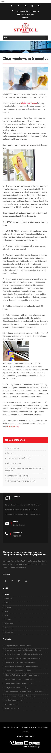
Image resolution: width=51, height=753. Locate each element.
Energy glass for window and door (18, 671)
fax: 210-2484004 (32, 11)
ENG (27, 17)
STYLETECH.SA (15, 727)
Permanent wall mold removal (18, 476)
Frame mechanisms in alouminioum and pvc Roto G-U (25, 692)
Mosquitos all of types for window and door (21, 667)
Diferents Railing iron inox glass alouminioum (22, 675)
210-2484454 (20, 11)
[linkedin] (25, 5)
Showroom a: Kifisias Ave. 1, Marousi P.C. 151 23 (21, 510)
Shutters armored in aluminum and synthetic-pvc (23, 658)
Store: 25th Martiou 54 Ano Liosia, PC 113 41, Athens (22, 505)
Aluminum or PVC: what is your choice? (21, 481)
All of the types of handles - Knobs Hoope (20, 696)
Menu (6, 37)
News (7, 611)
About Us (8, 599)
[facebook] (11, 5)
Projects (8, 619)
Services (8, 607)
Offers (7, 615)
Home (7, 594)
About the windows (14, 463)
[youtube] (32, 5)
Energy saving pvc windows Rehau (18, 646)
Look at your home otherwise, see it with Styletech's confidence (24, 469)
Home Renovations (12, 708)
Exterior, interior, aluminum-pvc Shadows (20, 662)
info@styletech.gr (27, 14)
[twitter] (18, 5)
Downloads (9, 628)
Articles (7, 603)
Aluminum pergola (11, 704)
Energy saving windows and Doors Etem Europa (23, 650)
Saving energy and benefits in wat (19, 458)
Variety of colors (13, 448)
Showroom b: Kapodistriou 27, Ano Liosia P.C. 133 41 (22, 514)
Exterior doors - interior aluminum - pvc (19, 683)
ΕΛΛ (23, 17)
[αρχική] (25, 33)
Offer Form (9, 624)
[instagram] (39, 5)
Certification (11, 453)
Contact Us (9, 632)
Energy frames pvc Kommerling (16, 688)
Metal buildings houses (13, 700)
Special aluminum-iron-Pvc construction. (20, 679)
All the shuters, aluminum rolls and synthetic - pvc (23, 654)
